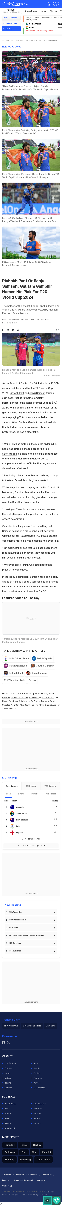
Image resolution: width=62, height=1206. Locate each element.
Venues (8, 1087)
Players (37, 1083)
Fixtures (8, 1068)
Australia (20, 807)
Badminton (10, 1152)
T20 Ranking (50, 786)
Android (6, 708)
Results (37, 1068)
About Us (20, 1175)
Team (8, 794)
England (19, 832)
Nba (34, 1152)
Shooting (9, 1159)
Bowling (35, 794)
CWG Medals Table (17, 920)
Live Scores (10, 1063)
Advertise (6, 1175)
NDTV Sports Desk (10, 319)
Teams (8, 1083)
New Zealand (22, 820)
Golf (24, 1152)
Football (28, 693)
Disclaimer (46, 1175)
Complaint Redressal (23, 1180)
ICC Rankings (15, 943)
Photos (53, 11)
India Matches (11, 23)
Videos (8, 1078)
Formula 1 (10, 1145)
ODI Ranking (31, 786)
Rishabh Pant (17, 392)
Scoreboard (31, 11)
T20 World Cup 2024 (24, 40)
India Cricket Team (19, 658)
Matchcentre (11, 1128)
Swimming (25, 1159)
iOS (14, 708)
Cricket (32, 680)
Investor (6, 1180)
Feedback (32, 1175)
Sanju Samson (37, 392)
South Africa (21, 813)
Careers (41, 1180)
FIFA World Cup (16, 912)
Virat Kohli (22, 468)
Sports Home (7, 40)
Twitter (37, 701)
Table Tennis (43, 1159)
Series (36, 1063)
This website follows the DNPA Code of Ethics (23, 1191)
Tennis (24, 1145)
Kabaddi (46, 1152)
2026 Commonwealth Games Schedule (26, 935)
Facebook (13, 701)
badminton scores (19, 697)
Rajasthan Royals (18, 665)
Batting (21, 794)
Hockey (37, 1145)
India (18, 826)
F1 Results (34, 697)
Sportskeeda (9, 453)
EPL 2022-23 (40, 1103)
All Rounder (51, 794)
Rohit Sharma (37, 463)
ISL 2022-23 (10, 1103)
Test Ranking (12, 786)
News (43, 11)
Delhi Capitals (44, 658)
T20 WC (11, 11)
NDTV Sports (48, 697)
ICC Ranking (39, 1087)
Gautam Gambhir (28, 422)
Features (38, 1078)
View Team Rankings (31, 839)
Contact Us (7, 1186)
